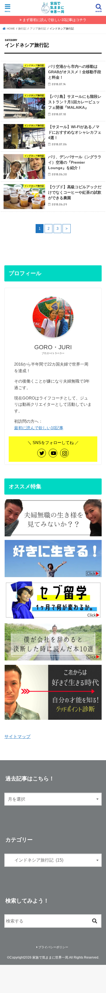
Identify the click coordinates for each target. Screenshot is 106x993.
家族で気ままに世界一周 (50, 957)
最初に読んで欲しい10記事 (38, 427)
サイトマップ (17, 736)
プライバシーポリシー (53, 947)
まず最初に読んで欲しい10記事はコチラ (54, 20)
